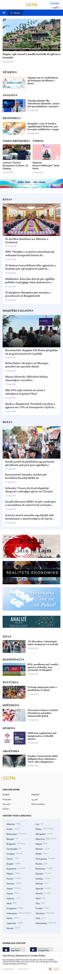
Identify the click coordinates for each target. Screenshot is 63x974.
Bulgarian (16, 843)
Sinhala (42, 883)
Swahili (43, 893)
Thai (40, 903)
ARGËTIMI (10, 751)
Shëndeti (10, 705)
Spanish (43, 888)
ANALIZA (9, 95)
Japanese (15, 922)
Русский (6, 804)
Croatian (14, 853)
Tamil (41, 898)
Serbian (43, 878)
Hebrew (13, 898)
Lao (40, 823)
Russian (43, 873)
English (6, 794)
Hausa (13, 893)
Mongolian (44, 833)
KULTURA (10, 682)
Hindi (11, 903)
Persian (43, 848)
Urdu (40, 917)
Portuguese (46, 858)
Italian (13, 917)
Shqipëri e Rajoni (17, 310)
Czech (13, 858)
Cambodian (14, 848)
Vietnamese (46, 922)
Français (7, 799)
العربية (34, 799)
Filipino (13, 873)
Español (35, 794)
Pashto (41, 863)
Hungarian (15, 908)
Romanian (44, 868)
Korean (13, 927)
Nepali (41, 843)
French (14, 878)
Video (37, 141)
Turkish (42, 908)
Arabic (13, 828)
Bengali (12, 838)
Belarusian (17, 833)
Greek (14, 888)
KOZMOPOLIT (12, 659)
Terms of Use (23, 969)
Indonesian (19, 913)
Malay (45, 828)
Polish (41, 853)
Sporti (8, 728)
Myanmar (46, 838)
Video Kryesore (15, 141)
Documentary (38, 804)
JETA (6, 636)
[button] (7, 48)
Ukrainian (45, 913)
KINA (6, 199)
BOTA (6, 422)
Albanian (14, 823)
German (14, 883)
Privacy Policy (8, 969)
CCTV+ (6, 809)
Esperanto (16, 868)
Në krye (9, 72)
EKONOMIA (11, 118)
